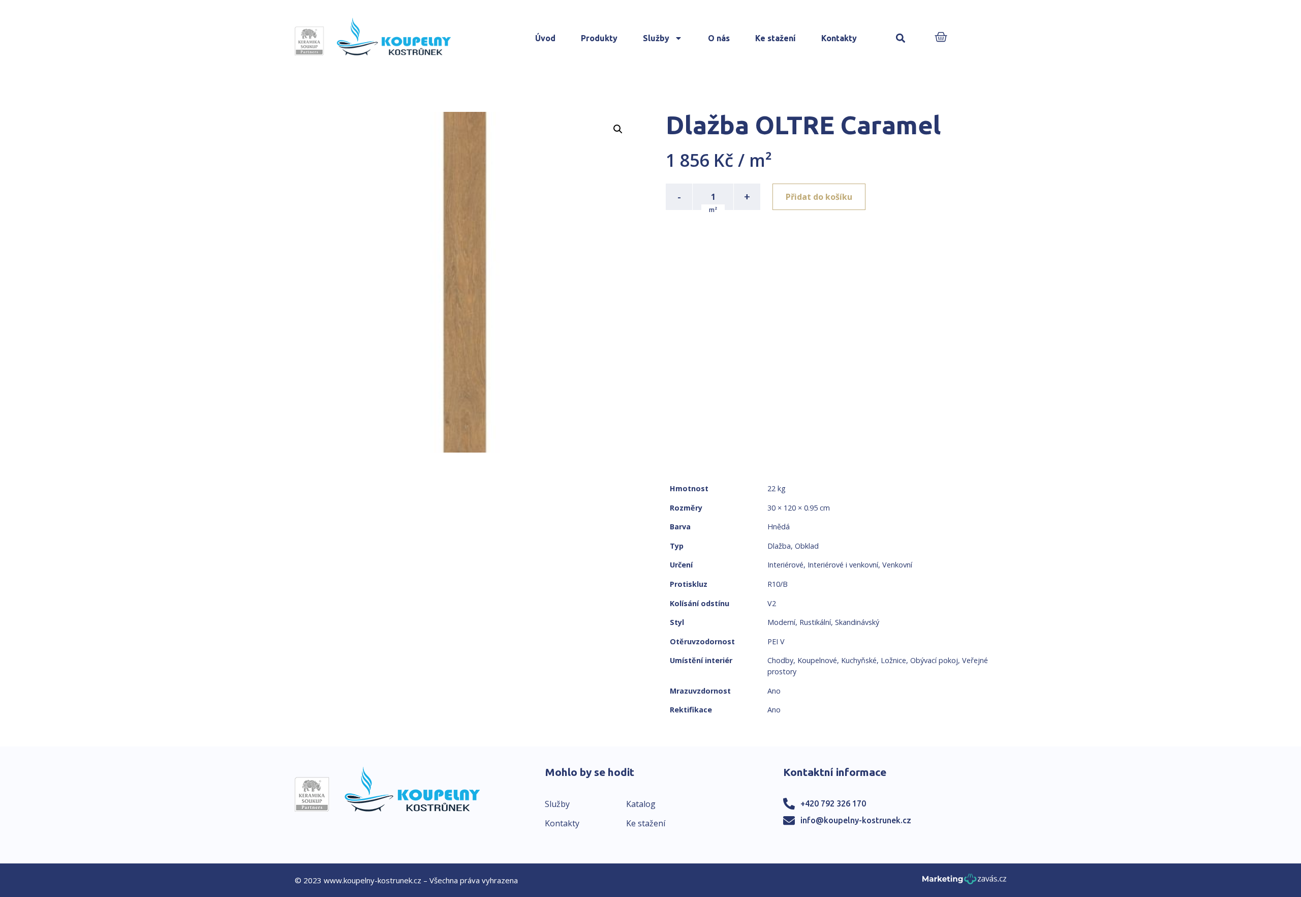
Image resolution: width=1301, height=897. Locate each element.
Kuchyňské (859, 660)
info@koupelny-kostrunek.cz (855, 820)
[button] (900, 38)
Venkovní (897, 565)
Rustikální (815, 622)
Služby (656, 38)
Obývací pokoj (934, 660)
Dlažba (779, 546)
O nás (719, 38)
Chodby (780, 660)
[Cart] (941, 38)
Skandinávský (857, 622)
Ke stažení (775, 38)
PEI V (776, 641)
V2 (771, 603)
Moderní (781, 622)
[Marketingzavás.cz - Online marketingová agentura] (964, 882)
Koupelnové (817, 660)
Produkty (599, 38)
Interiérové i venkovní (843, 565)
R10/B (777, 584)
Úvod (545, 38)
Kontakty (839, 38)
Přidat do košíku (819, 196)
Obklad (807, 546)
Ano (774, 691)
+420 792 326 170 (833, 803)
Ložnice (893, 660)
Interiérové (785, 565)
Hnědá (778, 526)
